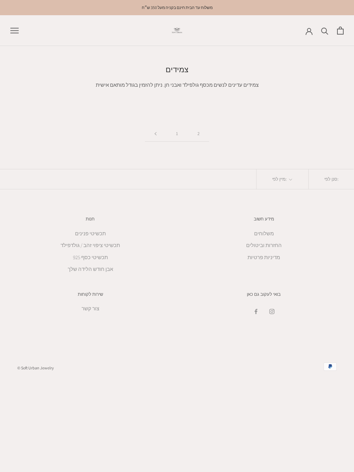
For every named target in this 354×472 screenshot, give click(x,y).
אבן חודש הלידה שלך (90, 269)
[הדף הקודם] (155, 134)
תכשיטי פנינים (90, 233)
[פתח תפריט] (14, 31)
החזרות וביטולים (264, 245)
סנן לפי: (331, 179)
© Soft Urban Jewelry (35, 367)
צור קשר (90, 308)
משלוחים (264, 233)
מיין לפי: (280, 179)
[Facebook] (256, 311)
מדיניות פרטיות (264, 257)
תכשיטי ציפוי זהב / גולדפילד (90, 245)
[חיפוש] (324, 30)
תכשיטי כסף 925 (90, 257)
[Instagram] (271, 311)
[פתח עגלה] (340, 31)
